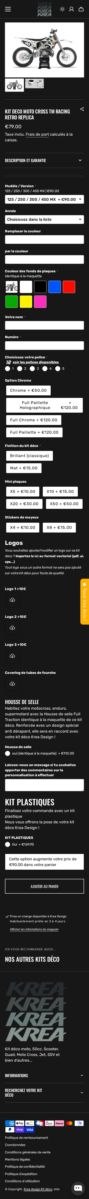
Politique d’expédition (21, 1174)
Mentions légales (17, 1159)
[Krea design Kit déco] (44, 9)
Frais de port (37, 134)
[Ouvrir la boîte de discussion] (78, 1189)
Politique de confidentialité (25, 1166)
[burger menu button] (8, 9)
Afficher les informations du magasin (34, 929)
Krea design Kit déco (38, 1189)
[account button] (71, 9)
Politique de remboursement (26, 1138)
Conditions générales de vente (27, 1152)
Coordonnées (15, 1145)
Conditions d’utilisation (22, 1181)
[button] (62, 9)
